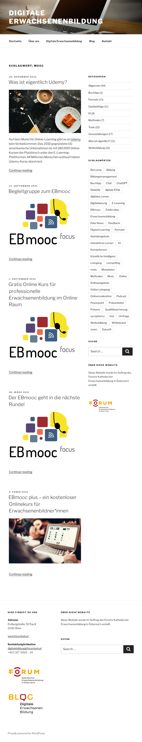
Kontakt (107, 41)
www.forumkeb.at (18, 636)
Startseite (15, 41)
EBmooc (95, 209)
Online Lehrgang (100, 289)
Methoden (94, 120)
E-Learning (118, 203)
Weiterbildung (96, 147)
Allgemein (94, 85)
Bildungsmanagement (103, 176)
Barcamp (96, 169)
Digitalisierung (98, 203)
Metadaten (108, 269)
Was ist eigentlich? (99, 141)
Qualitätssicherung (116, 309)
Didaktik (95, 189)
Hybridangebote (99, 236)
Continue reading (20, 170)
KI (89, 113)
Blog (92, 41)
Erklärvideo (112, 209)
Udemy (76, 139)
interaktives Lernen (101, 243)
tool (111, 316)
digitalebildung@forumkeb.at (25, 648)
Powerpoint (97, 302)
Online (123, 276)
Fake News (97, 223)
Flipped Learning (100, 229)
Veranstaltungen (98, 134)
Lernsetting (113, 262)
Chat (109, 183)
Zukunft (106, 329)
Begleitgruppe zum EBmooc (39, 191)
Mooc (110, 276)
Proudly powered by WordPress (26, 733)
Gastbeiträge (96, 106)
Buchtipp (93, 92)
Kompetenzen (98, 249)
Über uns (33, 41)
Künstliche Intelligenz (103, 256)
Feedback (114, 223)
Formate (93, 99)
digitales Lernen (99, 196)
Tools (91, 127)
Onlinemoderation (101, 296)
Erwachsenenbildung (102, 216)
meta (93, 269)
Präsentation (116, 302)
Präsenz (95, 309)
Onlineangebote (99, 282)
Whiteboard (119, 322)
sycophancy (97, 316)
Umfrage (124, 316)
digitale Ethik (112, 189)
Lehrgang (96, 262)
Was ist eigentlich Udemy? (38, 82)
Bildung (110, 169)
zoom (93, 329)
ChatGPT (121, 183)
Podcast (121, 296)
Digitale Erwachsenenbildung (56, 17)
